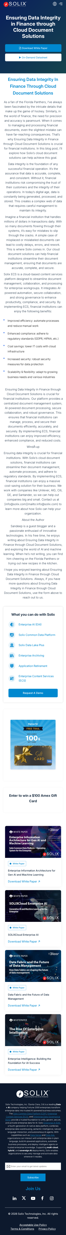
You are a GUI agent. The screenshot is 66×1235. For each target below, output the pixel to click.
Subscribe (33, 1177)
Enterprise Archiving (31, 655)
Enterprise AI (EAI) (30, 624)
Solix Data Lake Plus (31, 645)
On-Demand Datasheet (34, 57)
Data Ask (50, 1135)
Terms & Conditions (22, 1228)
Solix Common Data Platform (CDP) (30, 1113)
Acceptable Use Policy (33, 1224)
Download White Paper (34, 48)
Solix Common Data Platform (37, 635)
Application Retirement (33, 666)
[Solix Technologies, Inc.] (15, 4)
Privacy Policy (47, 1228)
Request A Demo (33, 693)
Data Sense (35, 1135)
